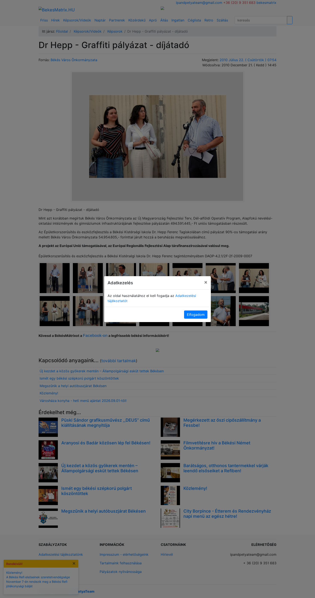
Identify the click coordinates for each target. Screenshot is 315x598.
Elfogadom (196, 314)
